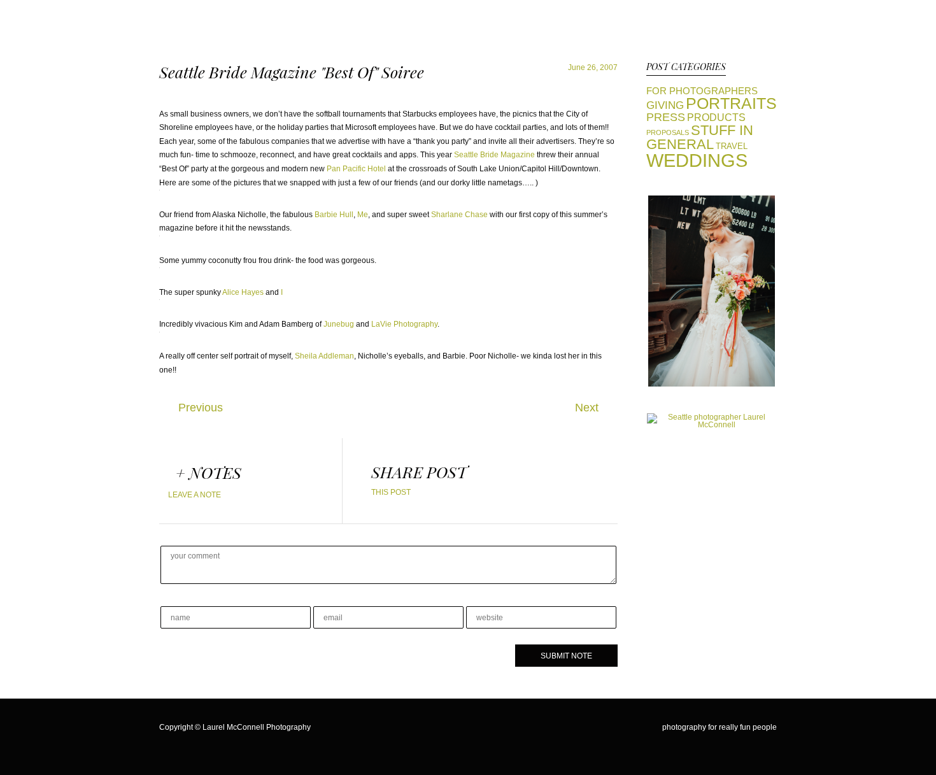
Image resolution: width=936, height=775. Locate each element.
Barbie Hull (334, 214)
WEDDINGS (697, 160)
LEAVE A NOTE (194, 495)
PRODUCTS (716, 117)
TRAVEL (732, 146)
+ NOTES (208, 472)
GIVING (665, 105)
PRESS (665, 117)
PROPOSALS (667, 132)
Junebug (338, 324)
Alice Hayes (243, 292)
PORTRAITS (731, 103)
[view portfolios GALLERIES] (712, 384)
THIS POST (391, 492)
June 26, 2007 (593, 67)
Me (362, 214)
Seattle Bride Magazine (494, 154)
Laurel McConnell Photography (256, 727)
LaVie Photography (404, 324)
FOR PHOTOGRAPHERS (702, 91)
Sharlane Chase (459, 214)
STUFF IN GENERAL (699, 137)
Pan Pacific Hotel (356, 168)
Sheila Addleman (324, 356)
